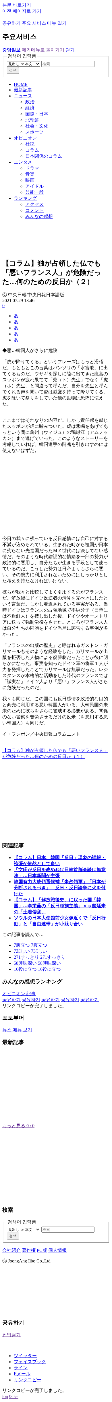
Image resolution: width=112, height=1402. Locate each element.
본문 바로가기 (16, 5)
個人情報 (57, 1250)
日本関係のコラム (43, 156)
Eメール (22, 1373)
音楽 (29, 174)
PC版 (42, 1250)
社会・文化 (36, 125)
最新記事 (23, 89)
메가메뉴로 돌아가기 (43, 49)
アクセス (34, 204)
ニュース (23, 95)
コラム (32, 150)
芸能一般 (34, 192)
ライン (21, 1367)
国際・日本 (36, 113)
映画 (29, 180)
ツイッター (25, 1355)
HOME (21, 84)
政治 (29, 101)
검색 (13, 70)
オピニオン (25, 138)
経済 (29, 107)
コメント (34, 210)
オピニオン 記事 (19, 993)
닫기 (70, 49)
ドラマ (32, 168)
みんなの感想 (39, 216)
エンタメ (23, 162)
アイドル (34, 186)
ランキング (25, 198)
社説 (29, 144)
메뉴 (13, 1396)
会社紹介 (11, 1250)
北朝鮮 (32, 119)
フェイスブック (30, 1361)
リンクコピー (27, 1379)
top (5, 1396)
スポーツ (34, 131)
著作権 (29, 1250)
